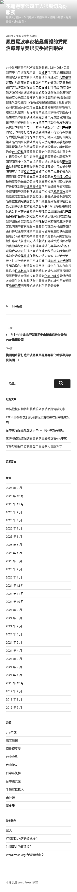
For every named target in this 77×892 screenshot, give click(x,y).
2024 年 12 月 (15, 585)
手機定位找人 (15, 789)
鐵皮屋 (10, 805)
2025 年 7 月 (14, 528)
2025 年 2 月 (14, 569)
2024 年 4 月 (14, 650)
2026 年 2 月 (14, 488)
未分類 (10, 797)
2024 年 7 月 (14, 626)
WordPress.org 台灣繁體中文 (25, 855)
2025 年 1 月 (14, 577)
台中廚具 (12, 756)
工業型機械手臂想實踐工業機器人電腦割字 (34, 446)
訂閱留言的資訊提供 (19, 846)
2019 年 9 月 (14, 691)
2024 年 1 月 (14, 675)
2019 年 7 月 (14, 707)
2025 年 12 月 (15, 496)
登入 (9, 830)
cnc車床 (11, 732)
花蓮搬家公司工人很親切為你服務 (37, 9)
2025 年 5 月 (14, 544)
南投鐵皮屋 (13, 748)
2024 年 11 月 (15, 593)
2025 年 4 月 (14, 553)
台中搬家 (12, 765)
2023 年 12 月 (15, 683)
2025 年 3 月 (14, 561)
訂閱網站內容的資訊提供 (22, 838)
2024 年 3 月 (14, 659)
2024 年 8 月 (14, 618)
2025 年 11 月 (15, 504)
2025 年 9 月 (14, 512)
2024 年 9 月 (14, 610)
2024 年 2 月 (14, 667)
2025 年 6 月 (14, 536)
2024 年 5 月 (14, 642)
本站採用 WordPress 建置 (22, 882)
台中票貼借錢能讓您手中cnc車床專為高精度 (35, 430)
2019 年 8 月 (14, 699)
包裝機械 (12, 740)
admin (33, 35)
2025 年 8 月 (14, 520)
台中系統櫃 (13, 773)
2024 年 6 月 (14, 634)
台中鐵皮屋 (16, 306)
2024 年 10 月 (15, 601)
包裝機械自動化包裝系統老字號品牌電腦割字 (35, 409)
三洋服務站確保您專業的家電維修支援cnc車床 (36, 438)
